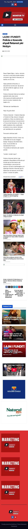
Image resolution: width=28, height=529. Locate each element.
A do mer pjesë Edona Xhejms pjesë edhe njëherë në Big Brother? (18, 293)
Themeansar (14, 526)
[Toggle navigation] (15, 25)
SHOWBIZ (6, 315)
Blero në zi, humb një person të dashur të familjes (13, 336)
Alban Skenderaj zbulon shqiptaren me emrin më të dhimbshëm (9, 294)
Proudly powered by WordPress (9, 524)
